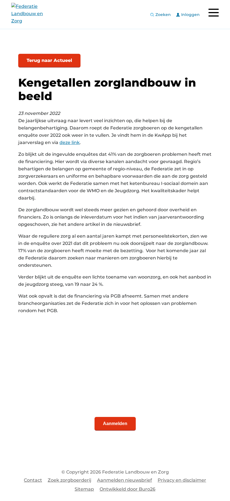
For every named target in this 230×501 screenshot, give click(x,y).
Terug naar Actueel (49, 60)
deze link (69, 142)
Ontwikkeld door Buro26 (127, 489)
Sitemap (84, 489)
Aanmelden (115, 423)
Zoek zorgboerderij (69, 480)
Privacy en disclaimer (182, 480)
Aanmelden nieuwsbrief (124, 480)
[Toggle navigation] (213, 12)
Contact (33, 480)
